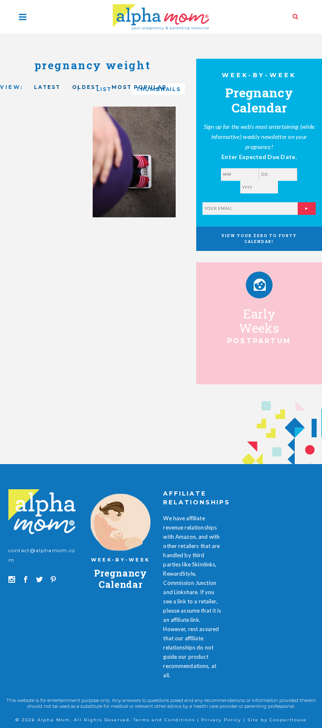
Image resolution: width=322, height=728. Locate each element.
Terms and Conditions (164, 720)
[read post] (259, 284)
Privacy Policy (221, 720)
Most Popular (139, 87)
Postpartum (259, 341)
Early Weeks (259, 320)
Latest (47, 87)
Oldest (86, 87)
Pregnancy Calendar (120, 578)
